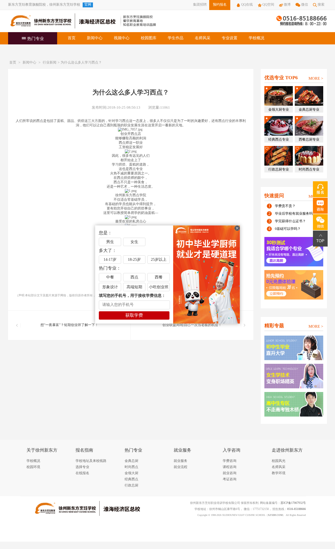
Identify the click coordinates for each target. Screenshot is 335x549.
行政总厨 (131, 485)
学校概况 (256, 38)
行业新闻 (49, 63)
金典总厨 (131, 461)
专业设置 (229, 38)
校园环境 (33, 467)
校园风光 (278, 461)
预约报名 (220, 5)
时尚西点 (131, 467)
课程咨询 (229, 467)
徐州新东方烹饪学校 (64, 5)
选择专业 (82, 467)
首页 (72, 38)
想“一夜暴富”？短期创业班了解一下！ (69, 325)
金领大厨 (131, 473)
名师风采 (202, 38)
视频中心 (121, 38)
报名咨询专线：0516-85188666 (301, 21)
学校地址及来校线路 (91, 461)
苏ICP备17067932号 (293, 503)
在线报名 (82, 473)
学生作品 (175, 38)
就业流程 (180, 467)
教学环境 (278, 473)
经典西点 (131, 479)
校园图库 (148, 38)
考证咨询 (229, 479)
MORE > (316, 79)
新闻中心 (95, 38)
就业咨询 (229, 473)
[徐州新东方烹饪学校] (62, 21)
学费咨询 (229, 461)
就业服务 (180, 461)
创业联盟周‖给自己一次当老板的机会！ (192, 325)
